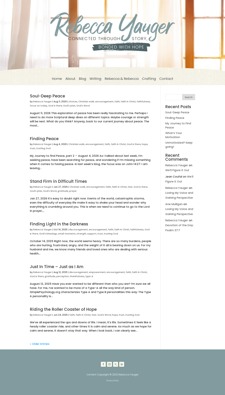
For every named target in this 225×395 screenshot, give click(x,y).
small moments (66, 233)
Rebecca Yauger (42, 101)
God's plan (69, 105)
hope (145, 144)
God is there (55, 105)
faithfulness (143, 101)
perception (62, 276)
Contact (166, 79)
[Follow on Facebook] (103, 364)
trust (32, 148)
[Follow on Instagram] (109, 364)
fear (130, 186)
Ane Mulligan (174, 204)
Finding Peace (44, 138)
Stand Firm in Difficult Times (58, 181)
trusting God (43, 148)
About (70, 79)
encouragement (104, 101)
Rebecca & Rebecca (122, 79)
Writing (95, 79)
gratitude (63, 191)
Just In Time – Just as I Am (56, 266)
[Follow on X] (115, 364)
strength (81, 233)
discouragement (78, 229)
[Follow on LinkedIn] (121, 364)
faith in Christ (128, 101)
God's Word (83, 105)
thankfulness (77, 276)
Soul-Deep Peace (47, 96)
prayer (73, 191)
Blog (82, 79)
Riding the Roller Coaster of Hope (63, 309)
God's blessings (48, 233)
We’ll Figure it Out (177, 170)
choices (73, 101)
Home (57, 79)
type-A (89, 276)
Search (189, 97)
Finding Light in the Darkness (59, 224)
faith (117, 101)
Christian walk (86, 101)
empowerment (97, 272)
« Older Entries (39, 344)
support (91, 233)
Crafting (149, 79)
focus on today (38, 105)
